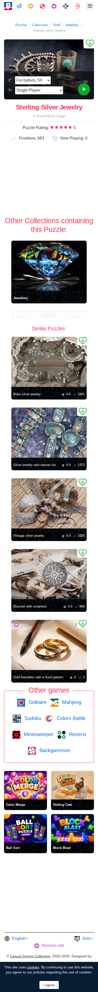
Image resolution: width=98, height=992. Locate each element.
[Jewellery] (49, 266)
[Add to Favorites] (88, 43)
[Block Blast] (72, 828)
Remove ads (53, 945)
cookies (33, 967)
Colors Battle (70, 718)
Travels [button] (43, 6)
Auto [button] (86, 938)
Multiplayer (19, 6)
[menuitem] (19, 6)
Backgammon (54, 750)
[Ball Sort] (25, 828)
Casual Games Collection (30, 956)
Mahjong (71, 702)
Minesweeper (38, 734)
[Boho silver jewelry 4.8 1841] (49, 362)
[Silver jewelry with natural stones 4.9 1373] (49, 433)
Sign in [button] (78, 6)
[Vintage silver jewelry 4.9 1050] (49, 503)
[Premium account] (54, 6)
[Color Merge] (25, 785)
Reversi (77, 734)
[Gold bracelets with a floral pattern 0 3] (49, 645)
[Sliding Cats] (72, 785)
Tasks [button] (31, 6)
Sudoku (32, 718)
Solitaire (36, 702)
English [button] (19, 938)
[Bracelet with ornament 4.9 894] (49, 574)
